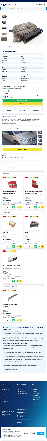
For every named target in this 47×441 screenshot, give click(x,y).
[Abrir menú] (15, 4)
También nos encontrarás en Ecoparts (7, 392)
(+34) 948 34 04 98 (20, 415)
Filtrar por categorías (7, 167)
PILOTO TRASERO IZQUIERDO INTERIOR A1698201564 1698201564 (33, 192)
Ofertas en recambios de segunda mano (8, 412)
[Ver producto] (7, 207)
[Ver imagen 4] (40, 144)
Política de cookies (36, 403)
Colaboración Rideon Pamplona (22, 393)
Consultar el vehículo (22, 149)
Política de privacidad (36, 399)
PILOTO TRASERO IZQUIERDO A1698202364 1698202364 (9, 192)
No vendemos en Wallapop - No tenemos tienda (7, 394)
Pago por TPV (35, 395)
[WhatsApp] (13, 207)
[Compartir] (38, 95)
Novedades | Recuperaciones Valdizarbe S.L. (7, 415)
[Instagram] (3, 1)
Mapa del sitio (35, 387)
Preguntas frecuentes (36, 393)
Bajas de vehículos (20, 387)
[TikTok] (4, 1)
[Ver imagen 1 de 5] (4, 16)
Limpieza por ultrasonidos (6, 389)
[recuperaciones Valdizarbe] (7, 4)
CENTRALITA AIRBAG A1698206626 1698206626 (10, 231)
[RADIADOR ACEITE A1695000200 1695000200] (12, 297)
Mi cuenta (3, 409)
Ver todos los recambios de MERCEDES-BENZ (12, 361)
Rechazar (26, 433)
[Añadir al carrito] (20, 207)
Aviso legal (35, 401)
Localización (35, 391)
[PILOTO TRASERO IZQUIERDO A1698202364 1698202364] (12, 184)
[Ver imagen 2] (40, 136)
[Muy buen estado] (8, 91)
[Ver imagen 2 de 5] (4, 22)
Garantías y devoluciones (21, 391)
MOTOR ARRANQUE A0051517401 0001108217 (32, 231)
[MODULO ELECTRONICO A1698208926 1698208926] (12, 258)
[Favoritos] (41, 95)
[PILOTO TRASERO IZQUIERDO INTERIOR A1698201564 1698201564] (34, 184)
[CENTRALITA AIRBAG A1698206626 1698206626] (12, 223)
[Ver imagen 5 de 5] (4, 38)
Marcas (3, 399)
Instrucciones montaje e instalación (8, 397)
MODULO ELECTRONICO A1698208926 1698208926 (11, 266)
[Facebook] (1, 1)
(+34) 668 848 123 (20, 416)
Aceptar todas (41, 433)
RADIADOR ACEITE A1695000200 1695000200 (10, 305)
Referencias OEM (5, 401)
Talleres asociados (20, 389)
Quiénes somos (35, 389)
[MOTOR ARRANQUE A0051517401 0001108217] (34, 223)
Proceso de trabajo (36, 397)
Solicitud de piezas (5, 387)
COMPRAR (23, 103)
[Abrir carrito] (44, 4)
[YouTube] (6, 1)
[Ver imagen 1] (40, 132)
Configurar (33, 433)
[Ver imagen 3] (40, 140)
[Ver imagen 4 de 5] (4, 33)
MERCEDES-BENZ (38, 146)
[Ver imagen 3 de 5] (4, 27)
